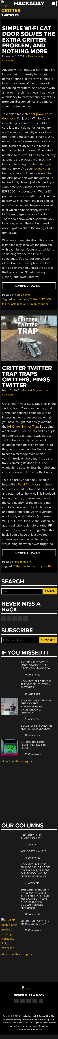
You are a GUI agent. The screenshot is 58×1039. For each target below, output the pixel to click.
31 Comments (32, 735)
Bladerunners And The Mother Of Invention (36, 727)
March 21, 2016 (10, 390)
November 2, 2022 (13, 56)
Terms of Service (24, 1023)
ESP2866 (45, 299)
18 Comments (32, 857)
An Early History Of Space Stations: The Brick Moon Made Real (36, 665)
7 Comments (31, 719)
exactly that (42, 169)
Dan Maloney (35, 56)
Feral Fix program (30, 484)
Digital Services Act (43, 1023)
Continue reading (34, 286)
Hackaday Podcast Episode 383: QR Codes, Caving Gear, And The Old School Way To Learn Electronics (36, 870)
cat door (23, 299)
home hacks (22, 294)
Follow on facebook (3, 618)
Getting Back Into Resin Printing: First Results (34, 745)
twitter (48, 566)
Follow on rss (20, 618)
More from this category (16, 761)
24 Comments (32, 693)
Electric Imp (29, 566)
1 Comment (30, 844)
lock (13, 304)
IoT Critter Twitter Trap (22, 427)
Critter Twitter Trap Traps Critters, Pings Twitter (27, 377)
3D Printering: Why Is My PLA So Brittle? (35, 922)
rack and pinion (27, 304)
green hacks (23, 561)
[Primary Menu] (54, 3)
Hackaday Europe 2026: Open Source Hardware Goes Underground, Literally (36, 706)
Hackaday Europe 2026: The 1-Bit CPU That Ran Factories (36, 684)
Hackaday (29, 3)
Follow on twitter (9, 618)
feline (5, 304)
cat (15, 299)
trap (40, 566)
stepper (43, 304)
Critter (33, 299)
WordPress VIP (35, 1029)
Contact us (25, 618)
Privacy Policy (8, 1023)
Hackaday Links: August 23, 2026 (31, 837)
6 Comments (31, 883)
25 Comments (32, 754)
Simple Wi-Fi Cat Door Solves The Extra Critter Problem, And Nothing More (28, 40)
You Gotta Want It (33, 851)
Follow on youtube (14, 618)
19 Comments (32, 674)
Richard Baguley (32, 390)
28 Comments (32, 930)
